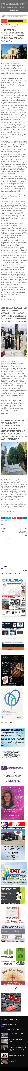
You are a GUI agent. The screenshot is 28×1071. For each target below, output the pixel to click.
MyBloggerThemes (22, 1068)
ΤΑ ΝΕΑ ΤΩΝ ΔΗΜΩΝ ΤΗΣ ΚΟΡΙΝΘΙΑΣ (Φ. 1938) (16, 1034)
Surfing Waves (21, 725)
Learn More (12, 10)
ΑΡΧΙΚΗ (4, 21)
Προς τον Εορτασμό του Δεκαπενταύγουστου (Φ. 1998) (16, 1054)
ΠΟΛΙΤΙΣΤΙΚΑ (15, 26)
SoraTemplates (9, 1068)
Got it (17, 10)
